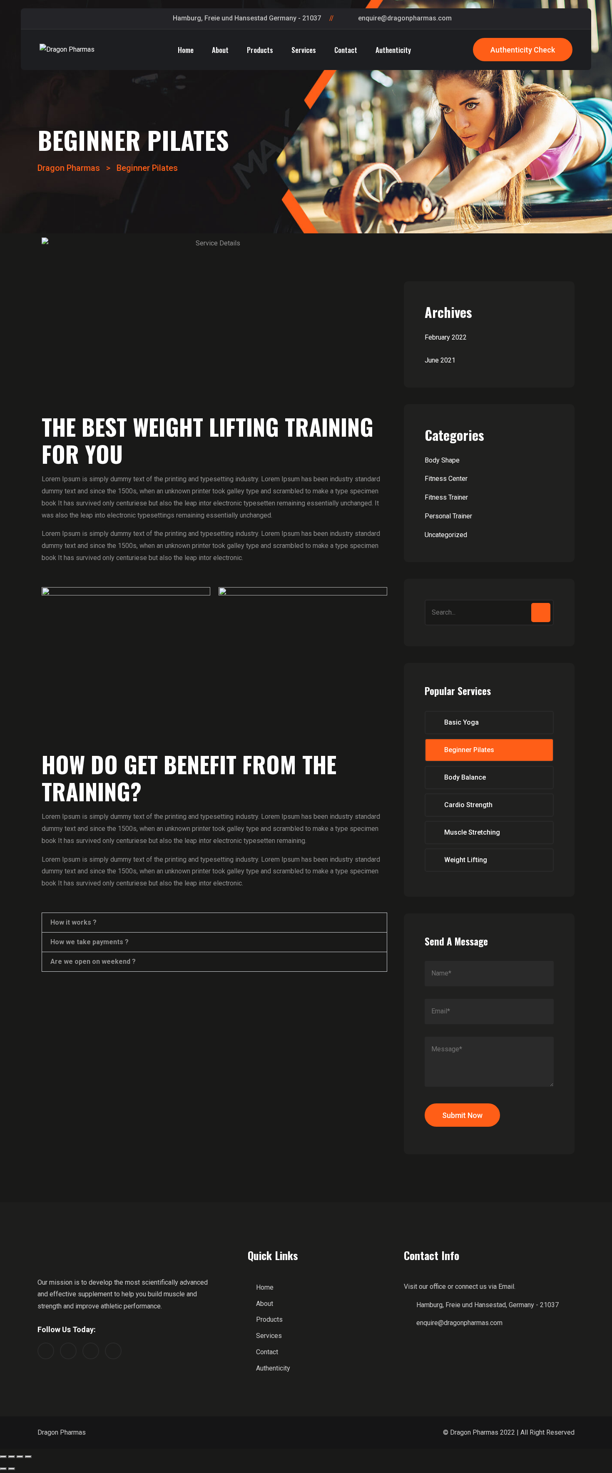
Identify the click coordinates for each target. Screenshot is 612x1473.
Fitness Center (446, 479)
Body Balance (465, 777)
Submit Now (462, 1115)
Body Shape (442, 460)
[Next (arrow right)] (11, 1469)
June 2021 (440, 360)
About (220, 50)
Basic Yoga (461, 722)
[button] (214, 922)
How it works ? (73, 922)
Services (303, 50)
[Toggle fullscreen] (20, 1456)
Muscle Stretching (472, 832)
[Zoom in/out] (28, 1456)
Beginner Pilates (469, 750)
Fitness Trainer (446, 497)
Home (186, 50)
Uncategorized (446, 535)
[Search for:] (489, 613)
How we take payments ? (89, 942)
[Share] (11, 1456)
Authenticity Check (522, 49)
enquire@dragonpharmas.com (405, 18)
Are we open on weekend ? (93, 961)
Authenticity (393, 50)
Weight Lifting (465, 860)
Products (260, 50)
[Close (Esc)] (3, 1456)
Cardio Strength (468, 805)
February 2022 (446, 337)
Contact (345, 50)
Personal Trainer (448, 516)
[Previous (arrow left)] (3, 1469)
